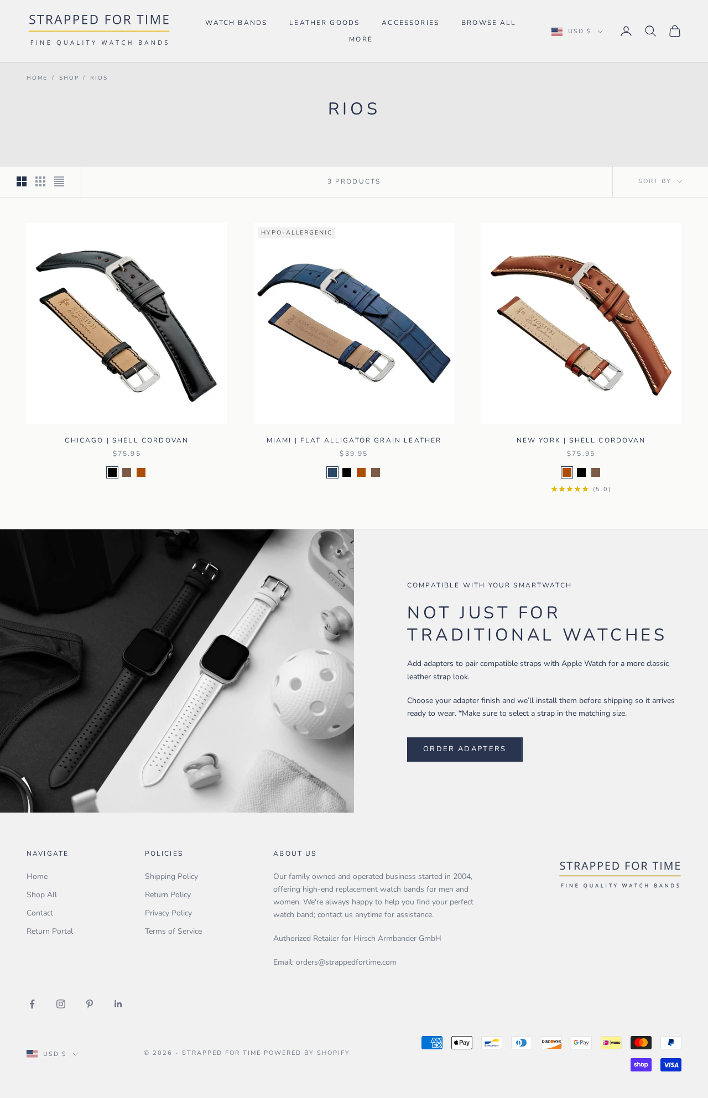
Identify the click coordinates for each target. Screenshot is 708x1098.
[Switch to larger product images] (22, 181)
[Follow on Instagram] (60, 1003)
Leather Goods (324, 22)
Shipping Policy (171, 876)
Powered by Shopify (307, 1053)
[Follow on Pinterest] (89, 1003)
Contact (40, 913)
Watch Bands (236, 22)
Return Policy (168, 894)
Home (37, 78)
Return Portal (50, 931)
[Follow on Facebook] (32, 1003)
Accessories (410, 22)
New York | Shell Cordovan (581, 440)
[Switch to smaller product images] (40, 181)
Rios (98, 78)
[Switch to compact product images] (59, 181)
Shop (69, 78)
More (361, 39)
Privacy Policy (168, 913)
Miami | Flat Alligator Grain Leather (354, 440)
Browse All (489, 22)
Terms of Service (173, 931)
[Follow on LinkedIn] (118, 1003)
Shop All (42, 894)
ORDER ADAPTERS (465, 749)
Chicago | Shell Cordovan (127, 440)
